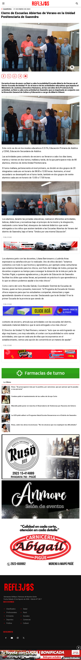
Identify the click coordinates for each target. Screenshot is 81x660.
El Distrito (10, 616)
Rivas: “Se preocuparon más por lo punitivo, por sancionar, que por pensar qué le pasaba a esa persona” (44, 388)
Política (9, 623)
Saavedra (7, 9)
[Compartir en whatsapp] (15, 76)
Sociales (26, 616)
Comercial (26, 620)
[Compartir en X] (9, 76)
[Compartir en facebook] (4, 76)
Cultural (26, 623)
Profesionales (11, 612)
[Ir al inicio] (40, 3)
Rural (25, 612)
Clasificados (11, 609)
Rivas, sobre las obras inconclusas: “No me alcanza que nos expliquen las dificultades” (44, 425)
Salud (25, 609)
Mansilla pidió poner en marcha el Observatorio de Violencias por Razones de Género (43, 406)
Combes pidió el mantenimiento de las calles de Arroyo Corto (34, 396)
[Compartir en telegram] (20, 76)
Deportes (9, 620)
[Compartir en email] (26, 76)
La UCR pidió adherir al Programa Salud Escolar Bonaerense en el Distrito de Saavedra (43, 415)
